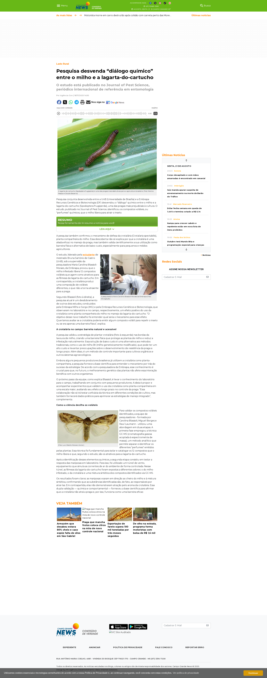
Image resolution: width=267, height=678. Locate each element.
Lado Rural (62, 64)
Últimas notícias (201, 15)
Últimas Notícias (173, 155)
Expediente (69, 647)
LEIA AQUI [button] (106, 229)
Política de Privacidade (127, 647)
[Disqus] (107, 577)
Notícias (206, 255)
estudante (89, 254)
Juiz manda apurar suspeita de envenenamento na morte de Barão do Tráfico (185, 193)
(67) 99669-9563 (152, 6)
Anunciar (94, 647)
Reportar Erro (194, 647)
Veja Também (69, 503)
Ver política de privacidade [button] (186, 673)
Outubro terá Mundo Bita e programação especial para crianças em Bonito (185, 245)
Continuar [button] (253, 673)
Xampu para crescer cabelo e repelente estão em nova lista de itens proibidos (184, 226)
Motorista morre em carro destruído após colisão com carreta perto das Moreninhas (130, 15)
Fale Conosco (163, 647)
